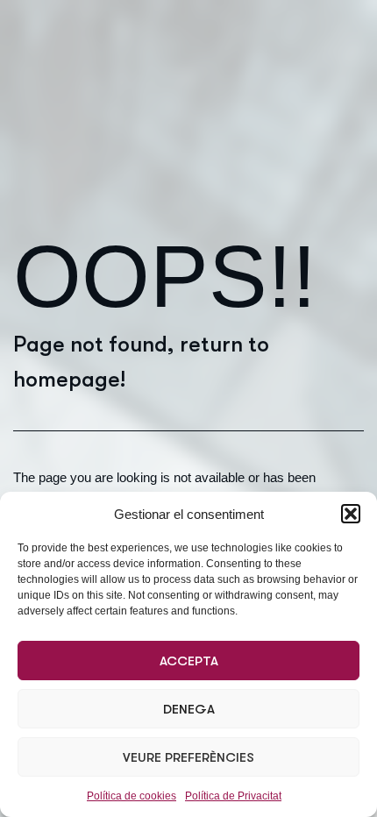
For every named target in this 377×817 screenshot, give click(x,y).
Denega (189, 709)
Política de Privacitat (233, 796)
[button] (350, 513)
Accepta (189, 661)
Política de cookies (131, 796)
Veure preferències (188, 757)
